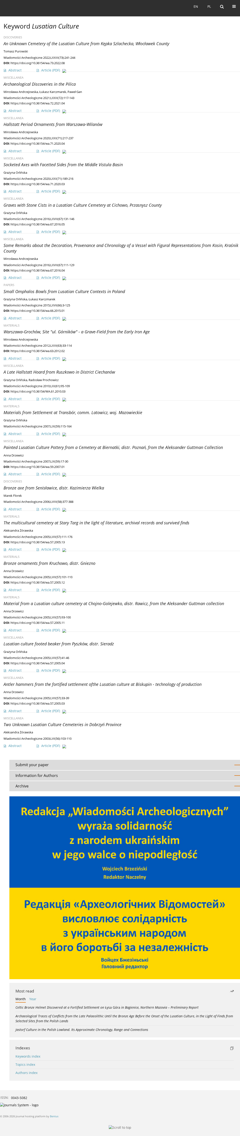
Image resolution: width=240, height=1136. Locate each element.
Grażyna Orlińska (15, 173)
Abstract (15, 70)
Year (32, 999)
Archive (22, 786)
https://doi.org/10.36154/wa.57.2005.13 (38, 542)
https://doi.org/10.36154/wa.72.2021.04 (38, 103)
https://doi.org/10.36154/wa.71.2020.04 (38, 143)
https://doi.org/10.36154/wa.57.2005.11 (38, 623)
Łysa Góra (107, 1007)
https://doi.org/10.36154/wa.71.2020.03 (38, 184)
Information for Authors (36, 775)
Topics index (25, 1064)
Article (50, 70)
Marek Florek (13, 496)
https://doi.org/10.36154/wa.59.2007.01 (38, 467)
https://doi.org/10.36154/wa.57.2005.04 (38, 663)
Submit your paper (32, 764)
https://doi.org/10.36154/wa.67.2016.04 (38, 270)
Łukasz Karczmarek (52, 92)
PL (209, 6)
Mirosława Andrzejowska (21, 92)
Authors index (26, 1072)
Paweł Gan (75, 92)
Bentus (54, 1116)
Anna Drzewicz (14, 455)
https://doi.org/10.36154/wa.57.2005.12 (38, 582)
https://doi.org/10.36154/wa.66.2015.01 (38, 311)
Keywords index (27, 1056)
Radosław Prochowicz (44, 380)
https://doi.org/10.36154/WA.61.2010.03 (38, 391)
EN (196, 6)
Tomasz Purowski (16, 51)
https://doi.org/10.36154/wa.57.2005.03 (38, 703)
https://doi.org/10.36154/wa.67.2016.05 (38, 224)
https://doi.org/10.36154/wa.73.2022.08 (38, 63)
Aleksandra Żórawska (18, 531)
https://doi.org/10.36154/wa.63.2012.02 (38, 351)
